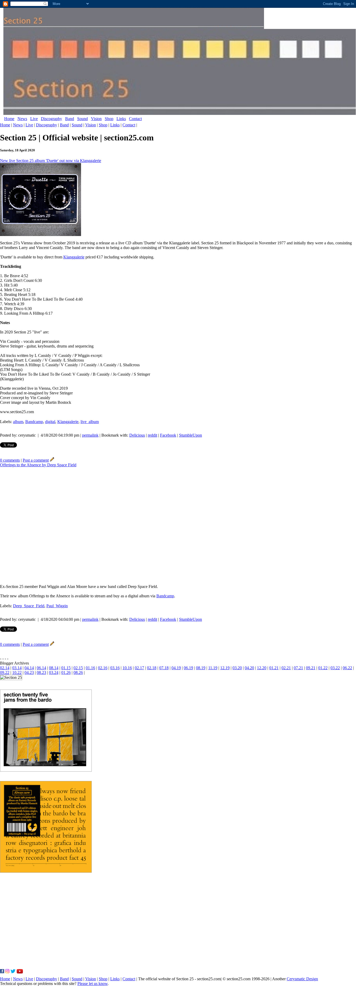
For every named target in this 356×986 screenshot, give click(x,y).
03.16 (115, 668)
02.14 (4, 668)
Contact (135, 118)
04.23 (29, 672)
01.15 (66, 668)
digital (50, 421)
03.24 (53, 672)
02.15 (78, 668)
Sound (82, 118)
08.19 (200, 668)
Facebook (168, 435)
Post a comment (36, 460)
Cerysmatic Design (302, 979)
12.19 (225, 668)
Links (121, 118)
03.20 (237, 668)
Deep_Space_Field (28, 606)
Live (34, 118)
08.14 (53, 668)
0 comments (10, 460)
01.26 (66, 672)
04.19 (176, 668)
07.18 (164, 668)
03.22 (335, 668)
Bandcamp (34, 421)
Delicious (137, 435)
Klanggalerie (73, 257)
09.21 (310, 668)
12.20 (261, 668)
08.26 (78, 672)
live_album (90, 421)
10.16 (127, 668)
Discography (51, 118)
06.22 (347, 668)
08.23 (41, 672)
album (18, 421)
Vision (96, 118)
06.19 (188, 668)
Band (69, 118)
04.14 (29, 668)
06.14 (41, 668)
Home (9, 118)
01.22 (323, 668)
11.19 (212, 668)
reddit (152, 435)
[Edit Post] (52, 460)
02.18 (151, 668)
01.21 (274, 668)
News (22, 118)
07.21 (298, 668)
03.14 (17, 668)
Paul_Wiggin (57, 606)
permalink (90, 435)
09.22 (4, 672)
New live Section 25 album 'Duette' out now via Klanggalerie (50, 160)
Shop (109, 118)
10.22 (17, 672)
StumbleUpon (190, 435)
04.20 (249, 668)
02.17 (139, 668)
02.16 (102, 668)
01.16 (90, 668)
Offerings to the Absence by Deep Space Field (38, 465)
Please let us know (92, 983)
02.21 (286, 668)
